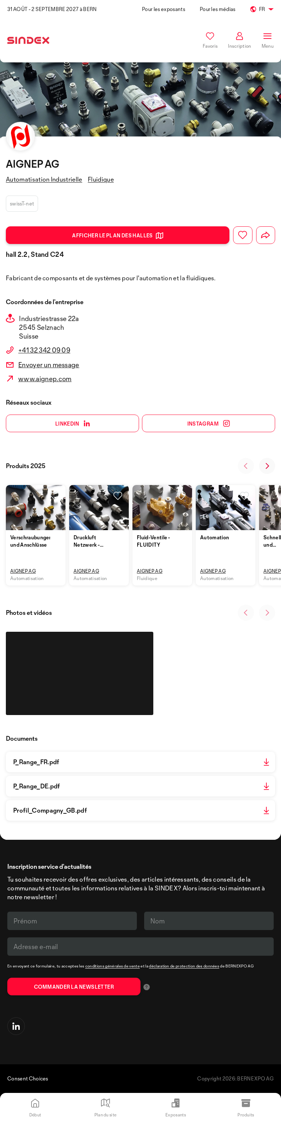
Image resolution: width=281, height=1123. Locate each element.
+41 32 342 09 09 (44, 350)
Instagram (203, 423)
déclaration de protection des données (184, 966)
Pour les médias (218, 9)
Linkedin (67, 423)
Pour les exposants (163, 9)
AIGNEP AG (23, 571)
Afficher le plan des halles (112, 235)
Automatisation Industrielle (44, 179)
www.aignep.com (44, 379)
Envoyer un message (48, 365)
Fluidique (101, 179)
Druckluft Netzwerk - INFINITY (87, 544)
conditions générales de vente (112, 966)
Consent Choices (27, 1078)
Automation (214, 537)
